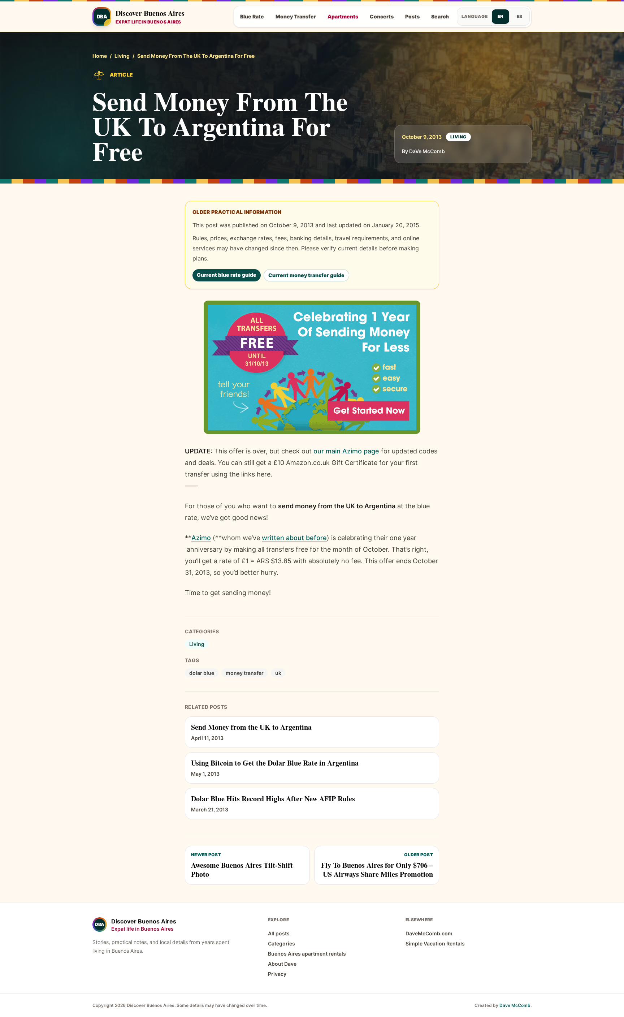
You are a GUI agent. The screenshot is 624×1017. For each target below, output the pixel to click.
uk (278, 673)
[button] (312, 367)
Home (99, 56)
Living (122, 56)
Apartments (343, 16)
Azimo (201, 538)
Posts (412, 16)
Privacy (277, 974)
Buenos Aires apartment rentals (307, 954)
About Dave (282, 964)
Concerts (382, 16)
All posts (279, 933)
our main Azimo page (346, 451)
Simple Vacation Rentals (435, 943)
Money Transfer (296, 16)
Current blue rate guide (226, 275)
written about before (294, 538)
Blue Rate (252, 16)
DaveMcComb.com (429, 933)
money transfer (245, 673)
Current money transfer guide (306, 275)
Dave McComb (514, 1005)
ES (519, 16)
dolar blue (201, 673)
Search (440, 16)
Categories (281, 943)
